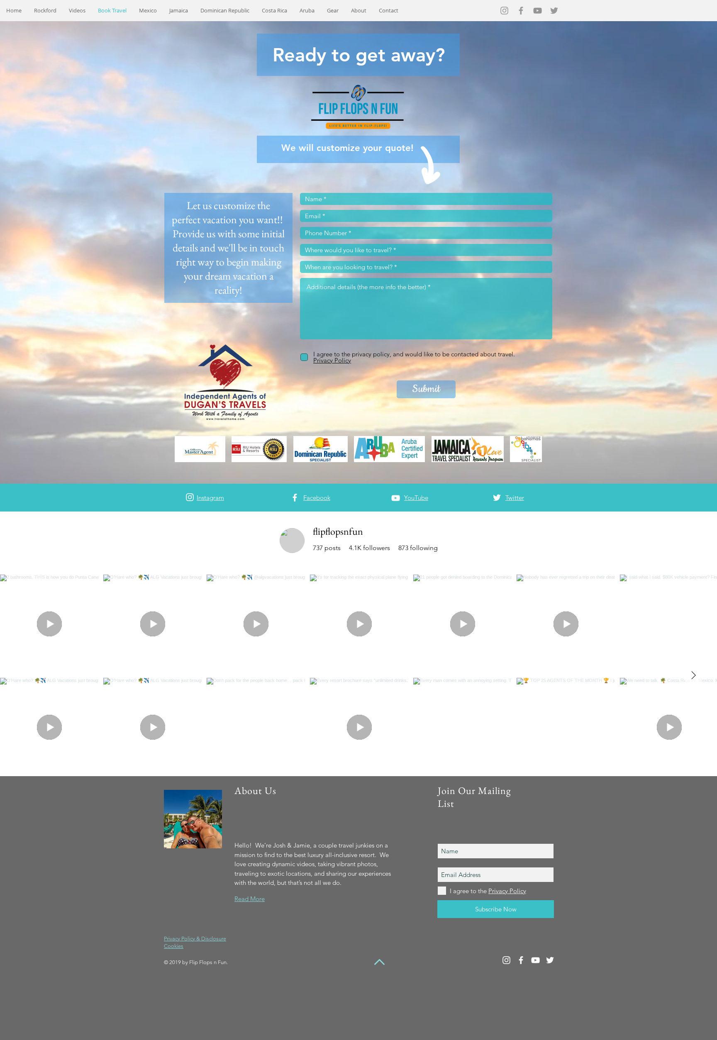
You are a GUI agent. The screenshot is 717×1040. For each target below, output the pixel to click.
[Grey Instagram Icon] (504, 10)
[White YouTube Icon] (395, 498)
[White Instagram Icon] (190, 497)
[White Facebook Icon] (295, 497)
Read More (249, 899)
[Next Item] (693, 675)
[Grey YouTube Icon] (537, 10)
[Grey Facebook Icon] (521, 10)
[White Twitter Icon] (497, 497)
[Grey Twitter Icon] (554, 10)
